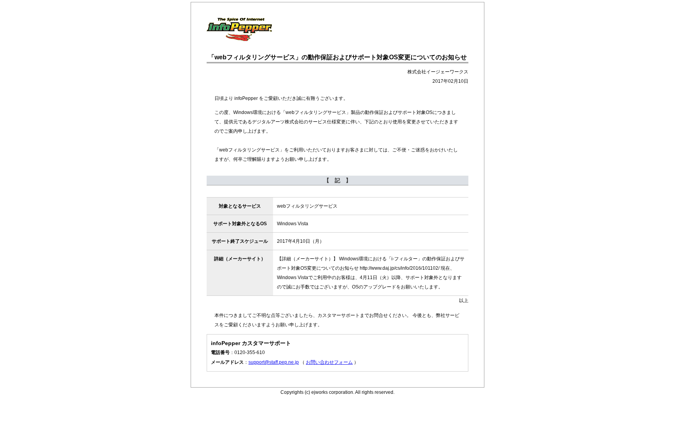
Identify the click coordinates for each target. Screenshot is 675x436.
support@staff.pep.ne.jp (273, 362)
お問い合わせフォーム (329, 362)
